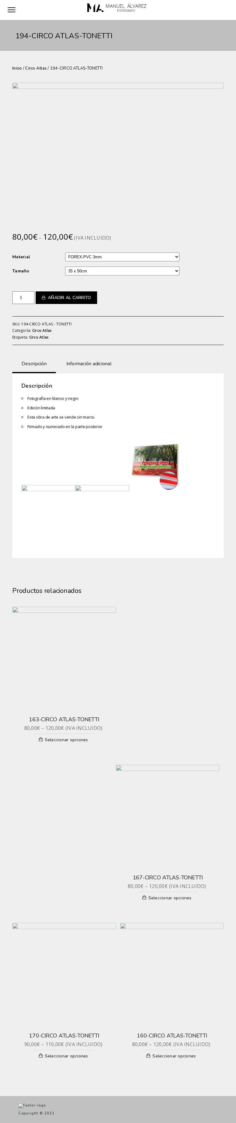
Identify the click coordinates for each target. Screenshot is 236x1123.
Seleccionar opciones (66, 740)
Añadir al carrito (69, 298)
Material (21, 257)
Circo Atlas (36, 68)
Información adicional (89, 364)
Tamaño (21, 271)
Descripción (34, 364)
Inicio (17, 68)
